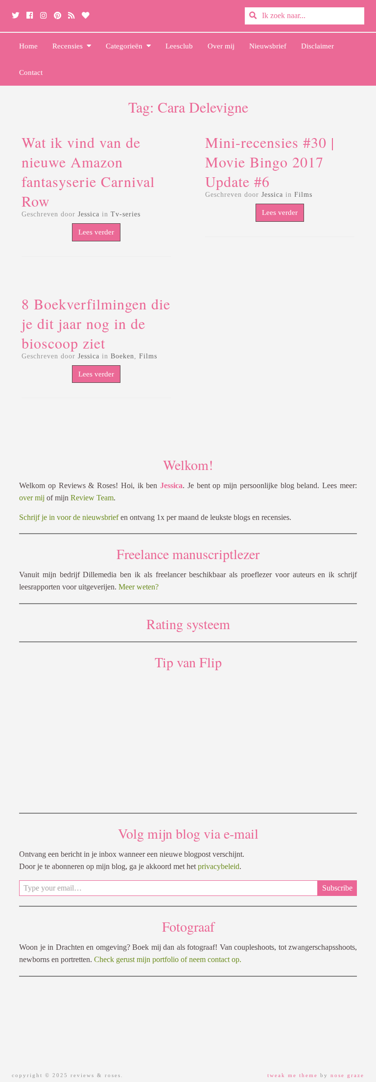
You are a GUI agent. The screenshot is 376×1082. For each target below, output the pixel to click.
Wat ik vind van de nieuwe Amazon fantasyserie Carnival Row (88, 171)
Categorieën (126, 46)
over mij (32, 498)
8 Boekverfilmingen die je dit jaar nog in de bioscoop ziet (96, 323)
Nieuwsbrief (267, 46)
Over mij (221, 46)
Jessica (88, 214)
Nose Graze (347, 1075)
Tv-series (126, 214)
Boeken (122, 356)
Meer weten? (138, 587)
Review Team (92, 498)
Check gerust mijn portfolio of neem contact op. (167, 959)
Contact (31, 72)
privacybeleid (218, 866)
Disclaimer (317, 46)
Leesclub (179, 46)
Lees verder (96, 232)
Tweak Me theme (292, 1075)
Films (303, 194)
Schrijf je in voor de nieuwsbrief (68, 517)
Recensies (69, 46)
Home (28, 46)
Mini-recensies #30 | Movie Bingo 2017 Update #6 (269, 161)
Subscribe (337, 888)
